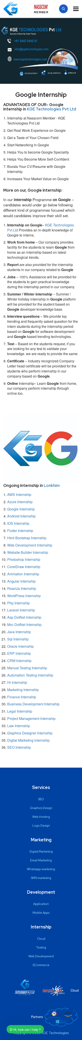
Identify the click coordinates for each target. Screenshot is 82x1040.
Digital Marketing (41, 851)
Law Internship (18, 725)
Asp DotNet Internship (24, 617)
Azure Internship (20, 501)
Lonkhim (52, 485)
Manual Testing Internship (27, 667)
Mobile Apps (41, 913)
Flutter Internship (20, 530)
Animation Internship (23, 573)
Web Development (41, 956)
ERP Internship (19, 653)
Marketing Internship (23, 689)
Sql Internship (18, 639)
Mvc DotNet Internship (24, 624)
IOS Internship (18, 523)
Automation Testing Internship (30, 675)
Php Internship (18, 602)
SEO (41, 799)
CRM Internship (19, 660)
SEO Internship (19, 747)
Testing (41, 947)
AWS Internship (19, 494)
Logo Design (41, 825)
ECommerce (41, 965)
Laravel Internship (21, 610)
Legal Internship (19, 711)
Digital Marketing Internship (28, 740)
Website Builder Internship (27, 552)
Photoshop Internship (23, 559)
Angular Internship (21, 581)
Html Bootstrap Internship (26, 537)
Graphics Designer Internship (29, 733)
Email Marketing (41, 860)
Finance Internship (21, 696)
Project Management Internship (31, 718)
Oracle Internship (20, 646)
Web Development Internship (29, 545)
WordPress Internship (24, 595)
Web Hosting (41, 817)
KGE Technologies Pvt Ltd (51, 109)
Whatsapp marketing (41, 869)
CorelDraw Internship (23, 566)
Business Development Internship (33, 703)
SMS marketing (41, 878)
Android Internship (21, 516)
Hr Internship (17, 682)
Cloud (41, 939)
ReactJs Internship (21, 588)
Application (41, 904)
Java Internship (19, 631)
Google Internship (21, 509)
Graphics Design (41, 808)
